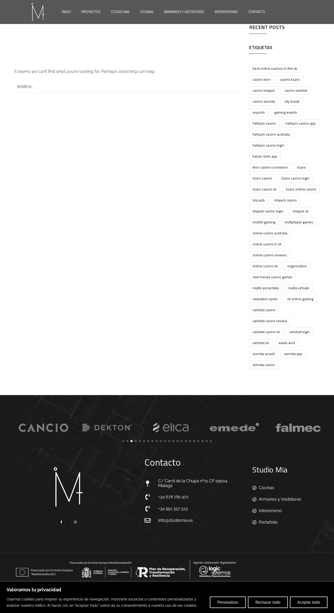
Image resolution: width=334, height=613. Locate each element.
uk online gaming (300, 299)
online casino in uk (267, 244)
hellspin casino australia (271, 134)
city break (292, 101)
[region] (167, 597)
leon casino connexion (270, 167)
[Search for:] (127, 86)
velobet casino (264, 310)
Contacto (256, 11)
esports (259, 112)
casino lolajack (264, 90)
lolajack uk (301, 211)
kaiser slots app (265, 156)
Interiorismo (226, 11)
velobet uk (261, 342)
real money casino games (273, 277)
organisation (297, 266)
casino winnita (264, 101)
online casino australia (270, 233)
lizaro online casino (301, 189)
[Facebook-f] (61, 522)
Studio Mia (120, 11)
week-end (286, 342)
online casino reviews (270, 255)
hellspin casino (264, 123)
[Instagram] (75, 522)
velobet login (299, 331)
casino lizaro (290, 79)
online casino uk (265, 266)
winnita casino (264, 364)
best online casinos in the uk (275, 68)
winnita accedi (264, 353)
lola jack (259, 200)
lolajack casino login (268, 211)
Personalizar (227, 602)
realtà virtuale (298, 288)
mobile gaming (264, 222)
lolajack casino (285, 200)
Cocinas (146, 11)
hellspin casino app (300, 123)
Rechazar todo (267, 602)
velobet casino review (270, 320)
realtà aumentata (266, 288)
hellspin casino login (268, 145)
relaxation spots (265, 299)
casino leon (262, 79)
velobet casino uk (266, 331)
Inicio (66, 11)
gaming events (285, 112)
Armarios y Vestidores (184, 11)
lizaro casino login (295, 178)
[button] (123, 441)
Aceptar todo (308, 602)
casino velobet (295, 90)
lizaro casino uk (265, 189)
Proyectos (90, 11)
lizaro (301, 167)
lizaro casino (262, 178)
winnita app (293, 353)
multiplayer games (299, 222)
